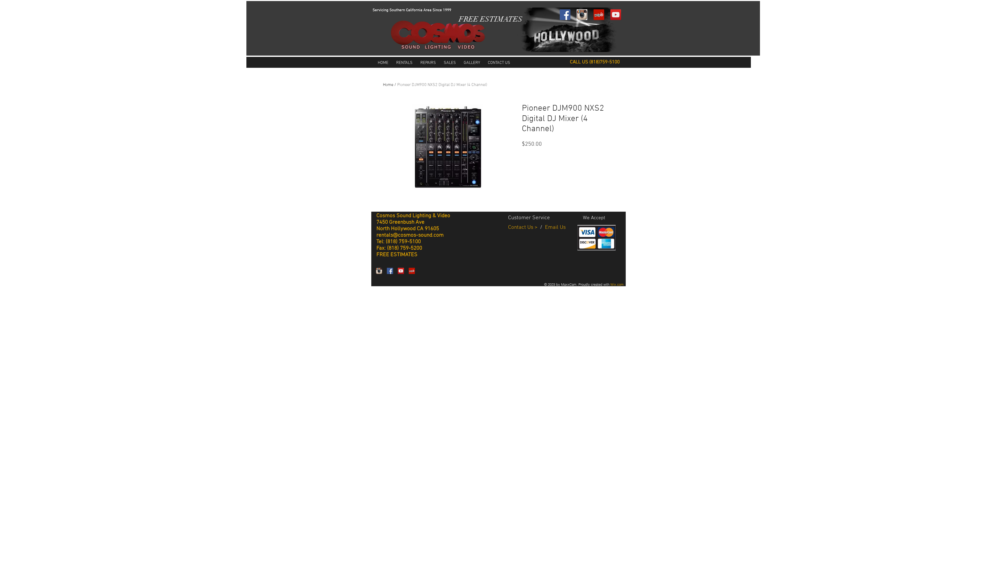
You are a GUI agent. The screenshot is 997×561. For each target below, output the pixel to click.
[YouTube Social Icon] (615, 14)
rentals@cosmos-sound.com (410, 235)
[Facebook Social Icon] (565, 14)
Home (388, 85)
